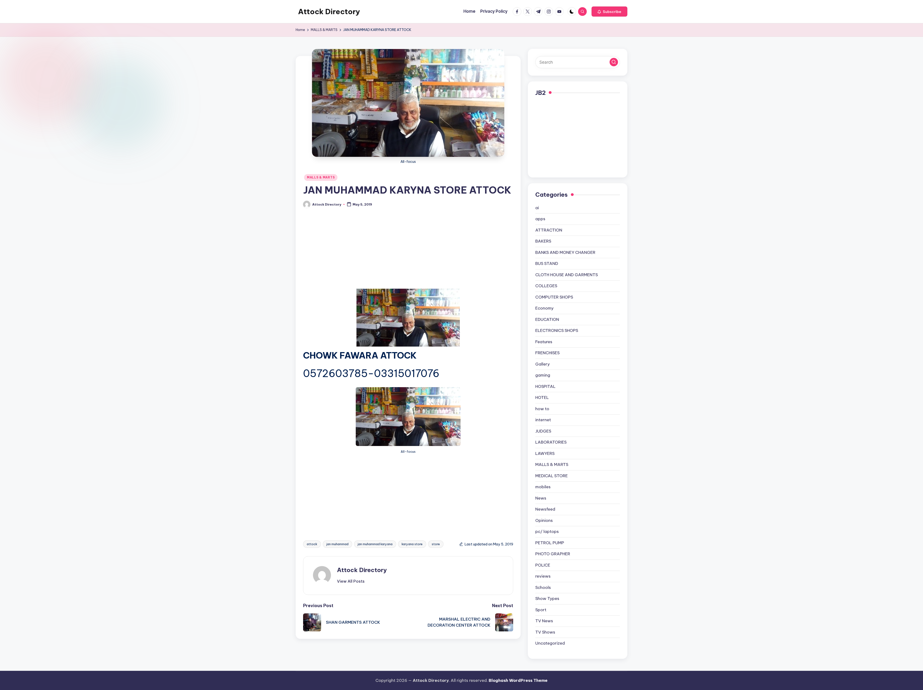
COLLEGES (546, 285)
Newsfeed (545, 509)
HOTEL (542, 397)
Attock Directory (329, 11)
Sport (540, 609)
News (540, 498)
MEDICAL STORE (551, 475)
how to (542, 408)
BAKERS (543, 241)
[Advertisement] (408, 253)
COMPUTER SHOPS (554, 297)
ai (537, 207)
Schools (543, 587)
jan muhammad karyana (375, 544)
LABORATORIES (551, 442)
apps (540, 218)
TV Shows (545, 632)
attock (312, 544)
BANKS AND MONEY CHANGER (565, 252)
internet (543, 419)
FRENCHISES (547, 352)
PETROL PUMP (549, 542)
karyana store (412, 544)
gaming (542, 375)
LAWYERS (545, 453)
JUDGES (543, 431)
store (436, 544)
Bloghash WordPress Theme (518, 680)
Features (543, 341)
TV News (544, 620)
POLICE (542, 565)
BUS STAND (546, 263)
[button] (609, 11)
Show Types (547, 598)
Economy (544, 308)
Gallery (542, 364)
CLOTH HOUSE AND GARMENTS (566, 274)
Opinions (544, 520)
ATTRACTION (548, 230)
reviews (543, 576)
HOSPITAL (545, 386)
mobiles (543, 486)
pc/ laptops (547, 531)
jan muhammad (337, 544)
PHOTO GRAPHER (552, 553)
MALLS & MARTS (321, 177)
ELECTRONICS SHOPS (556, 330)
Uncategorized (550, 643)
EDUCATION (547, 319)
